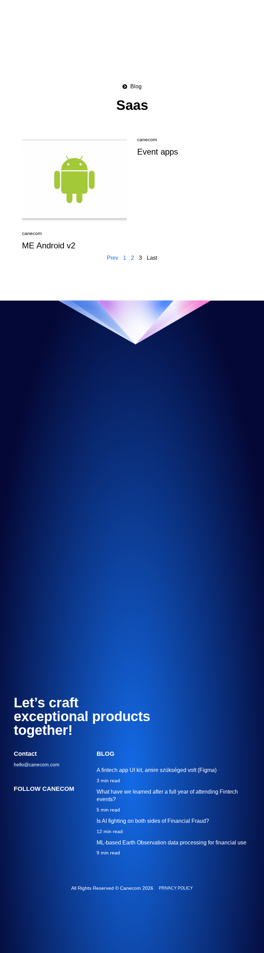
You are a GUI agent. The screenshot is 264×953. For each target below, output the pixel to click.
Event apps (157, 151)
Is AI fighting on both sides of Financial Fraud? (153, 821)
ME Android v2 (48, 245)
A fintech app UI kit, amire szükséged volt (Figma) (157, 770)
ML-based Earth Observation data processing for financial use (171, 842)
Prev (112, 258)
